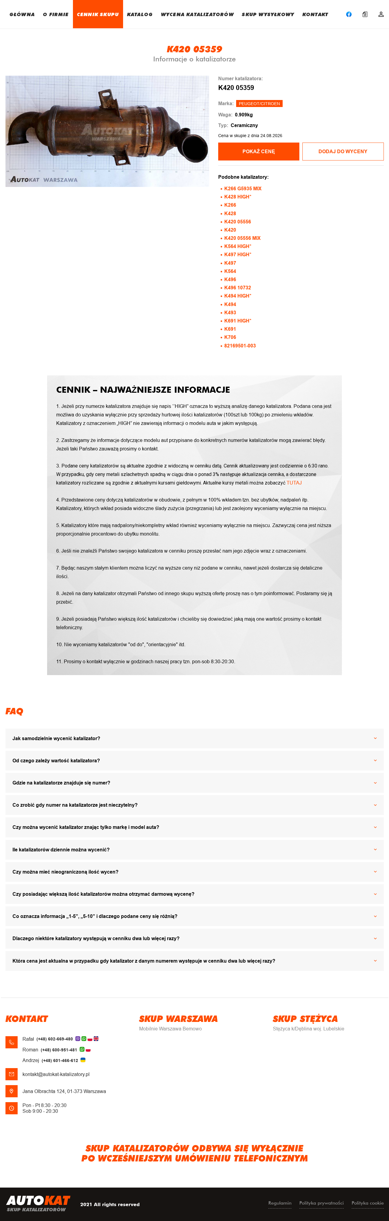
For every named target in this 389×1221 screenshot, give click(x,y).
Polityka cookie (368, 1203)
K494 (230, 304)
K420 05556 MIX (242, 238)
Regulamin (279, 1203)
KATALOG (140, 14)
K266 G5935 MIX (243, 188)
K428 (230, 213)
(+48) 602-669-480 (54, 1038)
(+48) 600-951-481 (59, 1049)
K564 (230, 271)
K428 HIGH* (237, 196)
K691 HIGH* (237, 320)
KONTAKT (315, 14)
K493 (230, 312)
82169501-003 (240, 345)
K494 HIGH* (237, 295)
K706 (230, 337)
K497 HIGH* (237, 254)
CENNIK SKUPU (98, 14)
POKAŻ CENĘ (259, 151)
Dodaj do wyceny (342, 151)
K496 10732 (237, 287)
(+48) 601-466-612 (60, 1060)
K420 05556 (237, 221)
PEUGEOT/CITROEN (259, 103)
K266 (230, 205)
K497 (230, 263)
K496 (230, 279)
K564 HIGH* (237, 246)
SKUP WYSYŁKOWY (268, 14)
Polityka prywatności (321, 1203)
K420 (230, 230)
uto (38, 1202)
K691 (230, 329)
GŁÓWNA (22, 14)
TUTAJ (294, 482)
